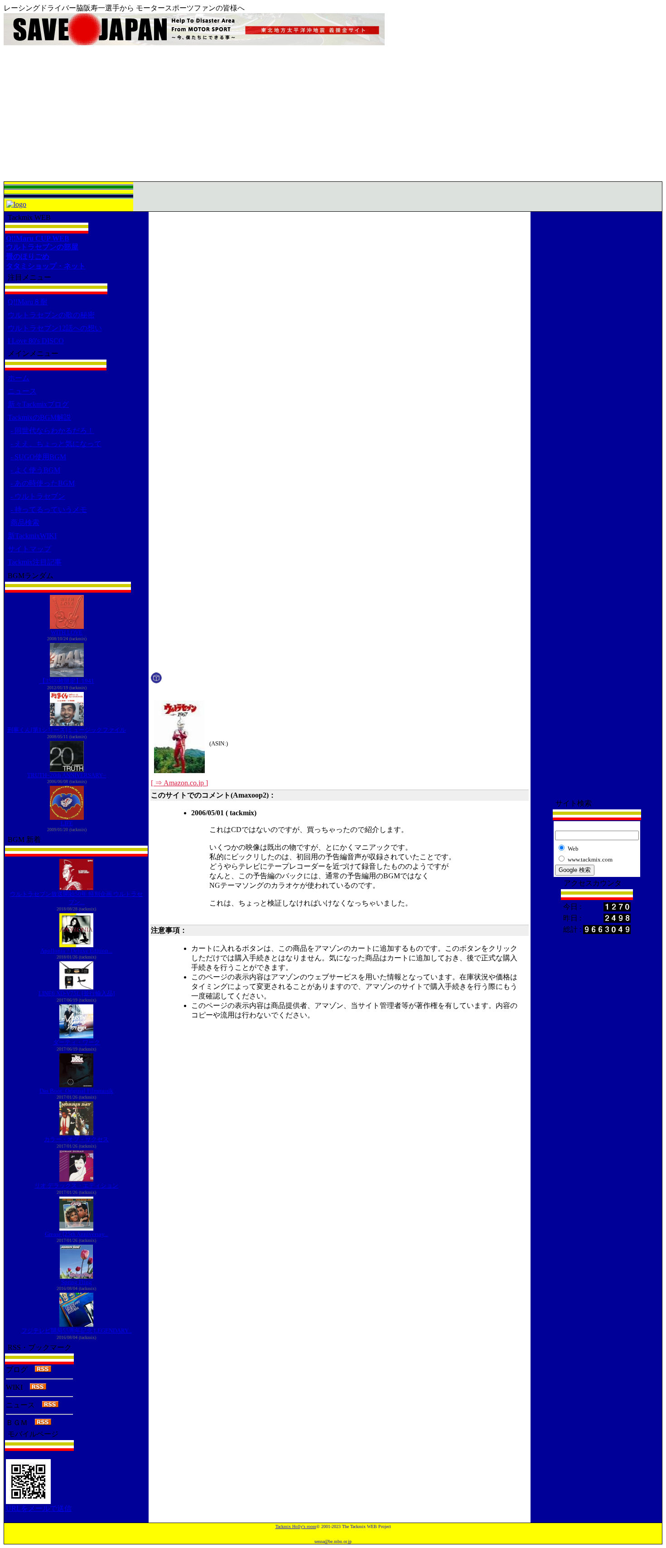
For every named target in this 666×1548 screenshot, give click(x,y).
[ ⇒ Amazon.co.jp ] (179, 783)
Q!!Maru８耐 (28, 302)
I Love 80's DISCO (36, 341)
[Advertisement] (333, 113)
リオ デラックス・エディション (76, 1185)
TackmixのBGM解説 (39, 417)
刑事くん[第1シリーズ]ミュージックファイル (66, 729)
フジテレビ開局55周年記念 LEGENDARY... (76, 1330)
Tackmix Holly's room (295, 1526)
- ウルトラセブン (37, 496)
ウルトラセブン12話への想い (55, 328)
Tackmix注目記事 (35, 562)
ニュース (22, 391)
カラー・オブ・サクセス (76, 1139)
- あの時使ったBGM (42, 483)
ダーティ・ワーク (76, 1042)
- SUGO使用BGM (38, 457)
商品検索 (24, 522)
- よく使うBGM (35, 470)
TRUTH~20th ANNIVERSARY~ (66, 775)
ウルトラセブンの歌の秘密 (51, 315)
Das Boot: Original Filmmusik (76, 1090)
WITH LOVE (66, 632)
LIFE (67, 823)
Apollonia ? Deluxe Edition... (76, 950)
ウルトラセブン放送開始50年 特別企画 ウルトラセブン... (76, 898)
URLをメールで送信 (39, 1508)
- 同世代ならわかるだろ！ (52, 430)
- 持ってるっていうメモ (48, 509)
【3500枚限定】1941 (66, 680)
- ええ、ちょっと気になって (55, 444)
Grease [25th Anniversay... (76, 1234)
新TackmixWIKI (32, 536)
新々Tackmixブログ (38, 404)
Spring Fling (76, 1282)
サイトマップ (29, 549)
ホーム (18, 378)
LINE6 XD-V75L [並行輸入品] (77, 993)
